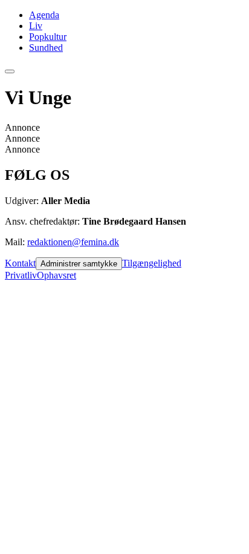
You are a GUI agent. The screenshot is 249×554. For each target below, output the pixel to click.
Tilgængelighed (151, 263)
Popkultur (47, 36)
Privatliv (21, 275)
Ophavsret (56, 275)
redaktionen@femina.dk (73, 242)
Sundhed (46, 47)
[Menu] (10, 71)
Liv (35, 26)
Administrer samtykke (78, 263)
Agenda (44, 15)
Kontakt (20, 263)
